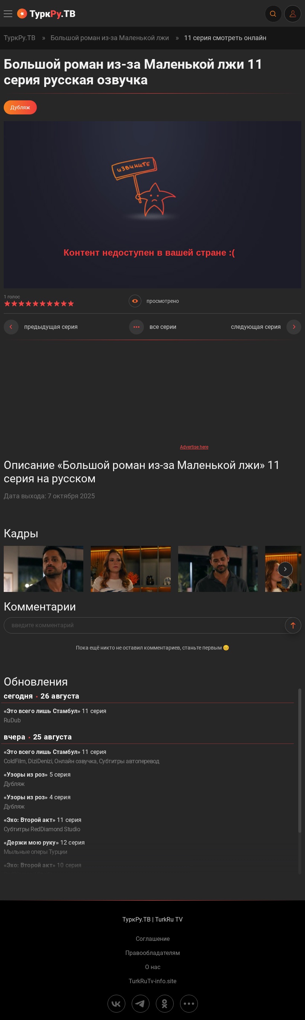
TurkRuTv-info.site (152, 981)
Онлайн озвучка (75, 761)
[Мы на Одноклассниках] (165, 1004)
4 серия (37, 802)
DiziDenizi (40, 761)
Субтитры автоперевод (129, 761)
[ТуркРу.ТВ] (46, 13)
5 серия (37, 779)
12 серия (44, 847)
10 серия (42, 870)
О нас (152, 967)
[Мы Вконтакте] (116, 1004)
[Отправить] (293, 625)
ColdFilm (15, 761)
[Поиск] (273, 14)
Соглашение (153, 939)
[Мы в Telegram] (141, 1004)
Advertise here (194, 447)
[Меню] (8, 13)
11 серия (55, 715)
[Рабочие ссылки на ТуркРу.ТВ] (189, 1004)
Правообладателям (152, 953)
